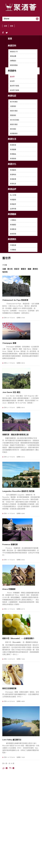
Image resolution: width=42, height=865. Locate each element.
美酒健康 (13, 149)
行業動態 (13, 249)
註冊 (5, 26)
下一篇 (11, 768)
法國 (4, 269)
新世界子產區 (14, 90)
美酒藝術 (13, 170)
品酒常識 (13, 208)
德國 (29, 269)
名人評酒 (13, 195)
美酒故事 (13, 179)
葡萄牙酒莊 (14, 124)
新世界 (12, 81)
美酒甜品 (13, 154)
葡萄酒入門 (14, 51)
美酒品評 (12, 189)
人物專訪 (13, 220)
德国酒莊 (13, 115)
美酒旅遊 (13, 158)
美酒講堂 (13, 224)
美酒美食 (13, 145)
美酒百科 (12, 45)
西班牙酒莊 (14, 111)
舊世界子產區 (14, 85)
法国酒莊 (13, 106)
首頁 (10, 38)
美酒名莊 (12, 96)
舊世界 (12, 76)
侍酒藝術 (13, 199)
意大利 (10, 269)
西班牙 (16, 269)
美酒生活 (12, 139)
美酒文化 (12, 164)
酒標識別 (13, 60)
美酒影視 (13, 229)
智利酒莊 (13, 129)
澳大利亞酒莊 (14, 120)
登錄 (11, 26)
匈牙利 (5, 272)
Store (6, 18)
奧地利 (35, 269)
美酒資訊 (12, 239)
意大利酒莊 (14, 101)
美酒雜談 (12, 214)
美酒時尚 (13, 174)
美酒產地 (12, 70)
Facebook (3, 33)
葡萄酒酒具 (14, 65)
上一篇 (5, 768)
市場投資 (13, 245)
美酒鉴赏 (13, 204)
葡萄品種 (13, 56)
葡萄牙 (23, 269)
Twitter (7, 33)
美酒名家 (13, 183)
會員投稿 (13, 234)
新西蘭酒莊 (14, 133)
